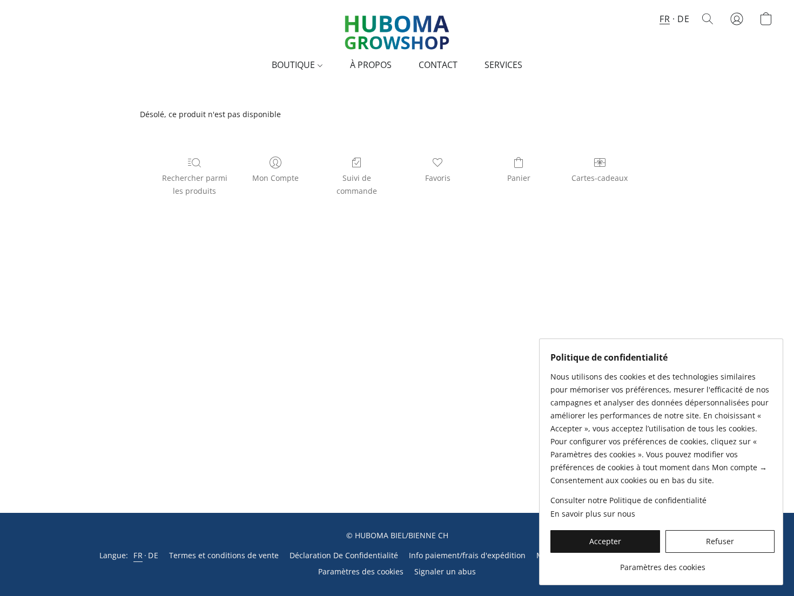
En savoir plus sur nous (592, 514)
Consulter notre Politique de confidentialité (628, 500)
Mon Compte (275, 178)
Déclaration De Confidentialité (344, 555)
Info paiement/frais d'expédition (467, 555)
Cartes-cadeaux (599, 178)
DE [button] (683, 19)
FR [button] (665, 19)
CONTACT (438, 65)
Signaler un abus (445, 571)
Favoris (437, 178)
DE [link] (153, 555)
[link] (662, 563)
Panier (518, 178)
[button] (397, 30)
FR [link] (138, 555)
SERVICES (503, 65)
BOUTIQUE (294, 65)
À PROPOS (371, 65)
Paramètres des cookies (360, 571)
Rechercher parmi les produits (194, 184)
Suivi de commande (357, 184)
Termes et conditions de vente (224, 555)
